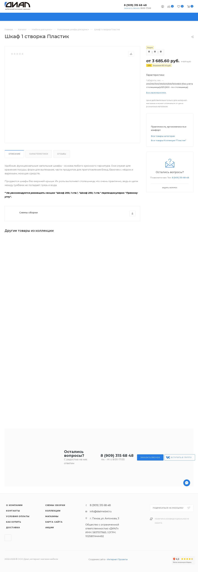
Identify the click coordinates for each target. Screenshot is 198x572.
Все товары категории (163, 136)
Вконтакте (119, 6)
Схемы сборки (28, 212)
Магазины (51, 516)
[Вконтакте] (187, 570)
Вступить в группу (181, 457)
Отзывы (61, 154)
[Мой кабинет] (162, 7)
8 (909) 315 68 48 (135, 5)
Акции (49, 527)
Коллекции (52, 510)
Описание (14, 154)
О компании (14, 505)
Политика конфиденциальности (172, 519)
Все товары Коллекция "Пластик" (168, 140)
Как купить (13, 522)
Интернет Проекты (117, 559)
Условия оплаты (17, 516)
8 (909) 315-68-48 (180, 177)
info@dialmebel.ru (101, 511)
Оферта (158, 523)
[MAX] (187, 562)
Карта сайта (53, 522)
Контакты (13, 510)
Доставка (13, 527)
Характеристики (38, 154)
